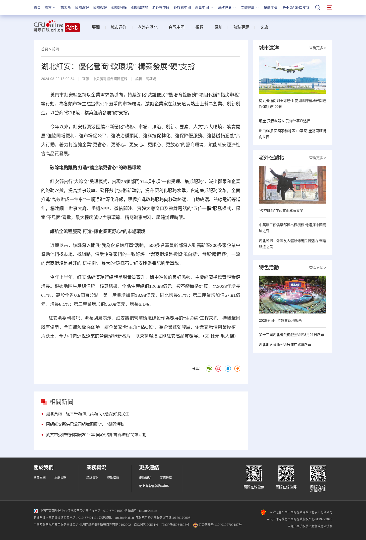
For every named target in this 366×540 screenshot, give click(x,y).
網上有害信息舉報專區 (154, 486)
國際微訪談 (139, 7)
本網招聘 (60, 477)
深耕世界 (225, 7)
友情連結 (166, 477)
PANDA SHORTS (296, 7)
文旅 (264, 27)
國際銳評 (100, 7)
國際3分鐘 (119, 7)
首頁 (37, 7)
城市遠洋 (119, 27)
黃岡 (55, 49)
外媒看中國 (182, 7)
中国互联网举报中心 (53, 511)
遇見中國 (202, 7)
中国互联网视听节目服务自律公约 (56, 525)
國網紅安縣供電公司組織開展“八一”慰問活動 (85, 424)
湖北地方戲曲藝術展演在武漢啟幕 (285, 345)
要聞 (96, 27)
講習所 (66, 7)
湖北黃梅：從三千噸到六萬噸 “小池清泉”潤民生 (87, 414)
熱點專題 (241, 27)
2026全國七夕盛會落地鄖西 (280, 320)
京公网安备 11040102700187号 (220, 525)
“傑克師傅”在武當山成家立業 (281, 211)
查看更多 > (317, 48)
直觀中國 (176, 27)
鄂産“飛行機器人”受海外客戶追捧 (284, 121)
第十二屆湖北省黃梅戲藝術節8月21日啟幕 (291, 335)
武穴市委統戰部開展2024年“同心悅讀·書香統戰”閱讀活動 (96, 435)
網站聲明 (145, 477)
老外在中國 (161, 7)
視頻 (199, 27)
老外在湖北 (148, 27)
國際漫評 (82, 7)
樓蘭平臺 (271, 7)
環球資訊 (92, 477)
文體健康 (248, 7)
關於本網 (40, 477)
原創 (218, 27)
